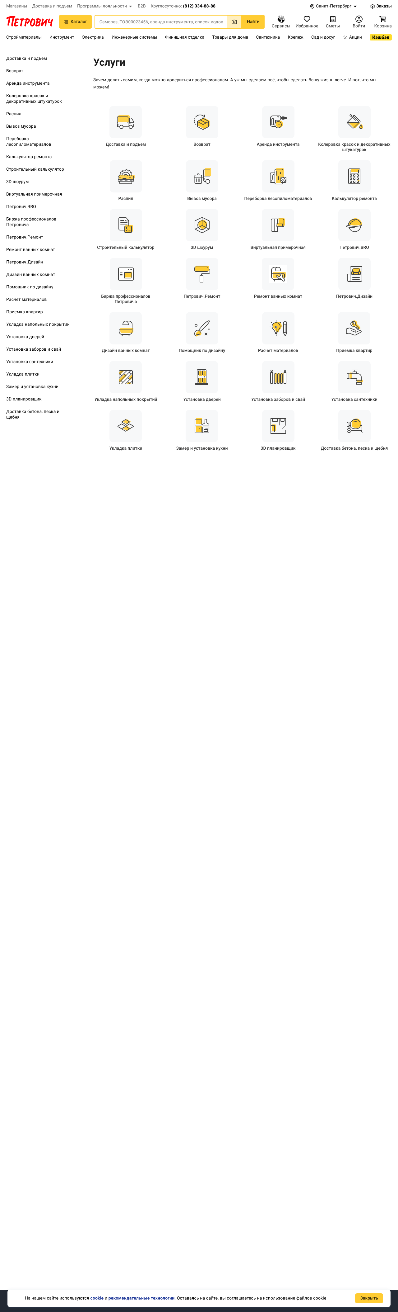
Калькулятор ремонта (29, 156)
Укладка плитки (22, 374)
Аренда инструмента (27, 83)
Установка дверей (25, 336)
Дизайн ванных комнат (30, 274)
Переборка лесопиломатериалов (28, 141)
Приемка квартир (24, 312)
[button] (105, 6)
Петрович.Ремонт (24, 237)
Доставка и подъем (26, 58)
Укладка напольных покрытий (38, 324)
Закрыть (369, 1298)
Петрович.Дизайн (24, 262)
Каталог (79, 21)
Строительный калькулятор (35, 169)
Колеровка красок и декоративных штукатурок (34, 98)
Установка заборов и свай (33, 349)
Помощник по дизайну (29, 287)
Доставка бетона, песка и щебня (32, 414)
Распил (13, 113)
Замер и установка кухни (32, 386)
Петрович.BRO (21, 206)
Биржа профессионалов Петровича (31, 222)
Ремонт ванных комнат (30, 249)
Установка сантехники (29, 361)
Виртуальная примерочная (34, 194)
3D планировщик (24, 399)
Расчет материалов (26, 299)
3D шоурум (17, 181)
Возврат (14, 71)
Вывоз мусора (21, 126)
